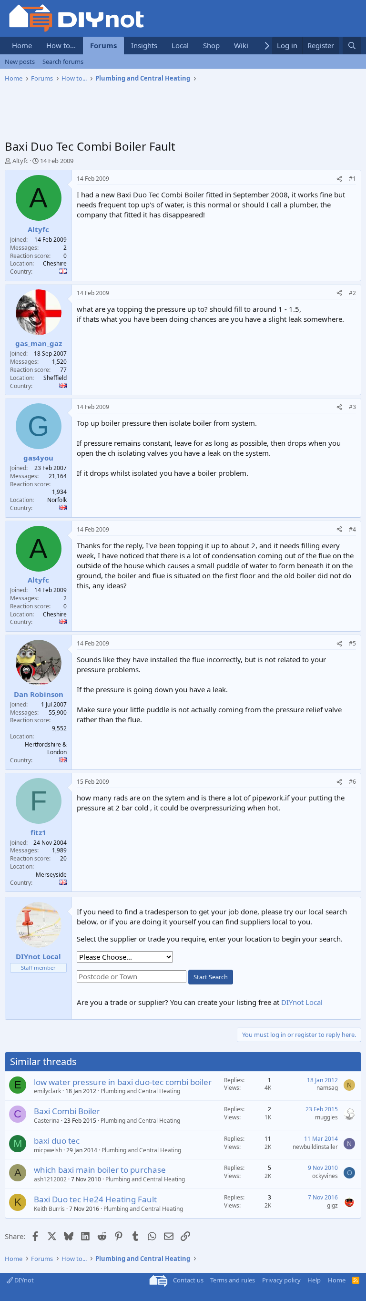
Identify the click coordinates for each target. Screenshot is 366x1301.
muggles (326, 1117)
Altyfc (20, 160)
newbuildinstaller (315, 1147)
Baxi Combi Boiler (67, 1111)
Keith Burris (49, 1209)
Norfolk (57, 500)
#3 (352, 407)
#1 (352, 178)
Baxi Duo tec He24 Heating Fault (95, 1199)
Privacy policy (281, 1280)
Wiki (241, 45)
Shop (211, 45)
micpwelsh (48, 1150)
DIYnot (23, 1280)
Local (180, 45)
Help (314, 1280)
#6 (352, 782)
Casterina (47, 1121)
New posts (20, 61)
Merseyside (51, 875)
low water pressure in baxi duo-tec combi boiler (123, 1081)
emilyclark (47, 1091)
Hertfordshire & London (46, 748)
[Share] (339, 179)
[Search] (352, 45)
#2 (352, 293)
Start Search (210, 977)
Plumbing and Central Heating (140, 1091)
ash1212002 (50, 1179)
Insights (144, 45)
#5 (352, 643)
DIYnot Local (302, 1002)
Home (22, 45)
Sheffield (55, 378)
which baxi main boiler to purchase (100, 1169)
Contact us (188, 1280)
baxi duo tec (57, 1140)
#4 (352, 529)
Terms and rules (232, 1280)
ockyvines (325, 1176)
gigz (332, 1205)
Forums (103, 45)
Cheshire (55, 263)
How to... (61, 45)
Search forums (62, 61)
